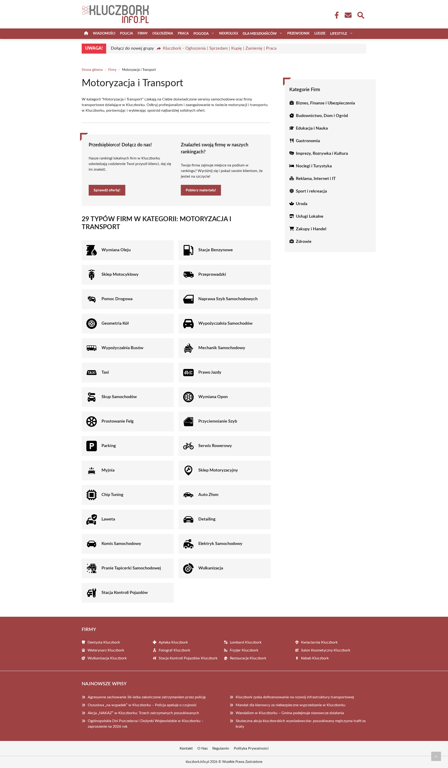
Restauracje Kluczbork (248, 658)
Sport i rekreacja (311, 191)
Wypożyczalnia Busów (122, 348)
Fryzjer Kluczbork (244, 650)
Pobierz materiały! (201, 190)
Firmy (143, 33)
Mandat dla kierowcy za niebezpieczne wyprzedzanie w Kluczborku (290, 705)
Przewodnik (298, 33)
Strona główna (92, 70)
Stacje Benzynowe (215, 250)
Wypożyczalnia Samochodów (225, 323)
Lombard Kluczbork (246, 642)
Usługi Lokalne (309, 216)
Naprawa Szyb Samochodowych (228, 299)
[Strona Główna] (86, 33)
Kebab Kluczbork (315, 658)
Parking (109, 446)
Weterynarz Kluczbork (106, 650)
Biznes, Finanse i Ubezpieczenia (325, 103)
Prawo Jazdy (209, 372)
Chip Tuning (112, 495)
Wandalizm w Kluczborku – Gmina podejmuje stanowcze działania (290, 713)
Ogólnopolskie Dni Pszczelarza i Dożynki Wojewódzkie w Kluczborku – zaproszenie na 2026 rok (145, 723)
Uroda (301, 204)
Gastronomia (308, 141)
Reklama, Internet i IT (316, 179)
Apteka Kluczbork (173, 642)
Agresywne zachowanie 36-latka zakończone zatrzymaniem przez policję (147, 697)
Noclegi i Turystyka (314, 166)
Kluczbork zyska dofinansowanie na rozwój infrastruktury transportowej (295, 697)
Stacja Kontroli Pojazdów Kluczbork (188, 658)
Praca (183, 33)
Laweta (108, 519)
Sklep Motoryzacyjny (218, 470)
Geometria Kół (115, 323)
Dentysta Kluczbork (104, 642)
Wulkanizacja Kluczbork (107, 658)
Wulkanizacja (210, 568)
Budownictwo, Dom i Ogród (322, 116)
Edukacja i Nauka (312, 128)
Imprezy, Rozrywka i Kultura (322, 154)
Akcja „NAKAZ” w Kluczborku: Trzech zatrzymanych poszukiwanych (143, 713)
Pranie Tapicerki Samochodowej (131, 568)
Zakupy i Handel (311, 229)
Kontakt (186, 748)
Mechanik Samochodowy (221, 348)
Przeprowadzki (212, 274)
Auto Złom (208, 495)
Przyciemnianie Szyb (217, 421)
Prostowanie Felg (118, 421)
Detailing (207, 519)
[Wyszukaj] (360, 15)
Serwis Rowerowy (215, 446)
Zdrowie (304, 242)
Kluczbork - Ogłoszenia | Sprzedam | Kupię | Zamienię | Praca (219, 48)
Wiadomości (104, 33)
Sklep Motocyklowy (120, 274)
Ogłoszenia (162, 33)
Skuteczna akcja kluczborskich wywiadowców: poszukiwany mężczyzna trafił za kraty (301, 723)
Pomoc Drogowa (117, 299)
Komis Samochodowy (121, 544)
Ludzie (320, 33)
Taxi (105, 372)
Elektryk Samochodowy (220, 544)
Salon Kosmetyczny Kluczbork (325, 650)
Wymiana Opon (213, 397)
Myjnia (108, 470)
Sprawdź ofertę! (107, 190)
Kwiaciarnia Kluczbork (319, 642)
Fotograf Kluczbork (174, 650)
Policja (126, 33)
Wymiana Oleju (116, 250)
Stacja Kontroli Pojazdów (125, 593)
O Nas (202, 748)
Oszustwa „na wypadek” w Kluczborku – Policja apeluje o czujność (142, 705)
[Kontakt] (348, 15)
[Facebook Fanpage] (335, 15)
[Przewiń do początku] (436, 756)
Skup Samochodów (119, 397)
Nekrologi (228, 33)
